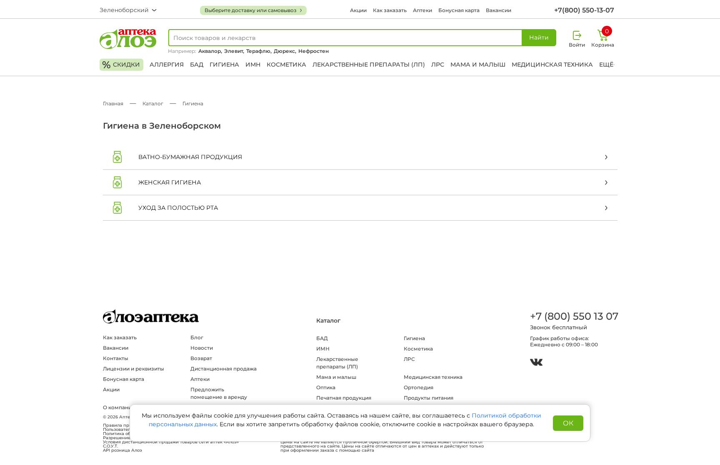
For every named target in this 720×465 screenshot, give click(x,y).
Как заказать (390, 10)
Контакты (115, 358)
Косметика (286, 64)
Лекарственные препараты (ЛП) (368, 64)
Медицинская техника (552, 64)
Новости (201, 348)
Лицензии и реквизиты (133, 369)
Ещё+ (608, 64)
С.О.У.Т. (110, 446)
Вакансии (498, 10)
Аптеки (422, 10)
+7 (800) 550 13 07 (574, 316)
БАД (196, 64)
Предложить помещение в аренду (218, 393)
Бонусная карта (459, 10)
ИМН (252, 64)
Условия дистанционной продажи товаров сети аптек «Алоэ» (171, 442)
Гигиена (224, 64)
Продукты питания (428, 398)
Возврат (201, 358)
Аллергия (167, 64)
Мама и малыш (477, 64)
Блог (196, 337)
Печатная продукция (343, 398)
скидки (121, 65)
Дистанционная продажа (223, 369)
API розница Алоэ (122, 450)
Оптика (325, 387)
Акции (358, 10)
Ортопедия (418, 387)
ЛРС (437, 64)
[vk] (536, 363)
